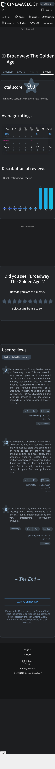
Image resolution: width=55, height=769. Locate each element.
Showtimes (7, 72)
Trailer (34, 72)
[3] (14, 302)
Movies (21, 17)
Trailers (23, 23)
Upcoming (9, 23)
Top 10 (36, 23)
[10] (50, 302)
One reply (15, 528)
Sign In (48, 10)
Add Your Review (27, 602)
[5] (24, 302)
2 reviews (45, 543)
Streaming (49, 17)
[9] (45, 302)
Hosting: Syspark (27, 668)
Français (27, 654)
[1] (4, 302)
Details (21, 72)
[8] (40, 302)
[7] (35, 302)
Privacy (29, 661)
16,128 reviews (43, 423)
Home (7, 17)
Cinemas (35, 17)
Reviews (47, 72)
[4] (19, 302)
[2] (9, 302)
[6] (30, 302)
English (27, 650)
